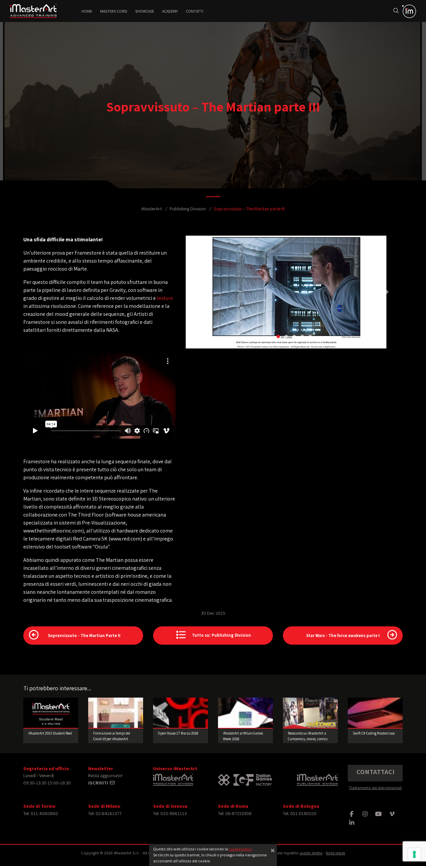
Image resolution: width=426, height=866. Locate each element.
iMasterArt (151, 208)
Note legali (335, 853)
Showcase (144, 11)
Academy (170, 11)
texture (165, 298)
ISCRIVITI (98, 782)
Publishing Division (188, 208)
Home (87, 11)
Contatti (194, 11)
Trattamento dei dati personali (375, 787)
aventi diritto (311, 853)
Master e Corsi (113, 11)
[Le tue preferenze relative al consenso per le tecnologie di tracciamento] (414, 854)
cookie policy (240, 848)
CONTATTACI (375, 771)
